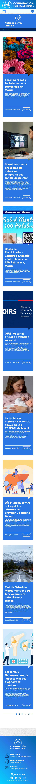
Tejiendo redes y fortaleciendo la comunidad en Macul (15, 85)
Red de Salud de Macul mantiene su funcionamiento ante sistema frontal (17, 594)
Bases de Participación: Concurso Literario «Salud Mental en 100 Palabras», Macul (17, 257)
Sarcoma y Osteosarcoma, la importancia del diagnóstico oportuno (16, 678)
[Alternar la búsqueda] (32, 11)
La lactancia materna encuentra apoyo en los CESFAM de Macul (17, 423)
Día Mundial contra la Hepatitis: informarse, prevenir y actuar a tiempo (17, 509)
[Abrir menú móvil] (4, 11)
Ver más (26, 109)
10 (29, 714)
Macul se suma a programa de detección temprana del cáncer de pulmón (16, 171)
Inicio (5, 30)
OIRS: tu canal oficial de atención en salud (17, 337)
